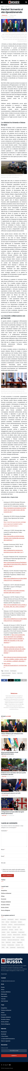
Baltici (16, 919)
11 (21, 324)
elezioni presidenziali (19, 924)
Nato (14, 937)
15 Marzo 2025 (13, 15)
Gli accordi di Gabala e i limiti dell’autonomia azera (9, 753)
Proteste (4, 939)
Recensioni (4, 1032)
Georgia (11, 929)
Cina (3, 922)
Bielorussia (23, 919)
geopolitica (4, 929)
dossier (20, 922)
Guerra (16, 929)
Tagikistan (19, 942)
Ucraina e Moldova (5, 992)
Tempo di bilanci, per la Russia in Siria (12, 734)
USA (7, 947)
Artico (2, 989)
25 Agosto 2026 (13, 735)
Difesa (2, 896)
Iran (21, 929)
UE (22, 945)
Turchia (4, 945)
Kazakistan (14, 932)
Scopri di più (4, 974)
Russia (14, 673)
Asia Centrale (4, 1001)
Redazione (4, 15)
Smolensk (3, 1034)
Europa (14, 927)
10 (19, 312)
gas (19, 927)
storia (13, 942)
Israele (3, 932)
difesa (7, 922)
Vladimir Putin (20, 947)
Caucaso (3, 999)
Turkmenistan (10, 945)
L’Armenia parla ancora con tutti (10, 793)
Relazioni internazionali (13, 939)
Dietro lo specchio (5, 1041)
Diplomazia (13, 922)
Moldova (24, 934)
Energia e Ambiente (6, 902)
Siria (3, 942)
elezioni (10, 924)
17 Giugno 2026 (11, 815)
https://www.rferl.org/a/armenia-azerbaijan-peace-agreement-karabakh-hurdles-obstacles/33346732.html (15, 524)
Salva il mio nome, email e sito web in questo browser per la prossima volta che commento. (14, 870)
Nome (3, 849)
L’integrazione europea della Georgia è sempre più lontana (12, 812)
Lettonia (4, 934)
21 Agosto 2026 (11, 756)
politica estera (20, 937)
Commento (4, 831)
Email (3, 856)
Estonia (9, 927)
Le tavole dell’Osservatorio (8, 1038)
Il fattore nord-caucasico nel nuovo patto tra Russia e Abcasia (13, 773)
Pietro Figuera (5, 735)
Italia (8, 932)
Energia (3, 927)
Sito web (3, 863)
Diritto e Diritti (5, 907)
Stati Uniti (19, 673)
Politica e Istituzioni (7, 808)
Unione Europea (5, 675)
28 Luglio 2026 (11, 776)
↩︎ (12, 512)
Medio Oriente (16, 934)
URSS (3, 947)
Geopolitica (7, 6)
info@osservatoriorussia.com (8, 981)
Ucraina (18, 945)
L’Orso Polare (4, 1036)
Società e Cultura (5, 905)
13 (6, 364)
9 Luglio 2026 (12, 795)
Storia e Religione (5, 910)
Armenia (7, 671)
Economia (3, 899)
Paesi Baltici (4, 996)
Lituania (9, 934)
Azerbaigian (13, 671)
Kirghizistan (21, 932)
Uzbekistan (12, 947)
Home (2, 6)
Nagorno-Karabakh (6, 673)
